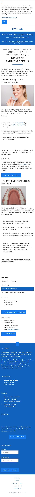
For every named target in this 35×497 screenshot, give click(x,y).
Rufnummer (5, 457)
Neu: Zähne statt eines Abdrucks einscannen (13, 292)
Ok (4, 22)
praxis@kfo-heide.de (13, 329)
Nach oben (17, 344)
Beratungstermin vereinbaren (14, 312)
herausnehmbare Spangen (9, 281)
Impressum (17, 488)
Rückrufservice (17, 483)
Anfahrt (17, 480)
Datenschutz (17, 486)
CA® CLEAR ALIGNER (18, 125)
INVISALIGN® (19, 123)
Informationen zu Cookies (9, 18)
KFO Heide (17, 29)
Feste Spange (5, 285)
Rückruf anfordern (10, 470)
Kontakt (17, 478)
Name (3, 449)
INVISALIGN (24, 164)
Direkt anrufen (9, 334)
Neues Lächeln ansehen (11, 175)
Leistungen (11, 41)
